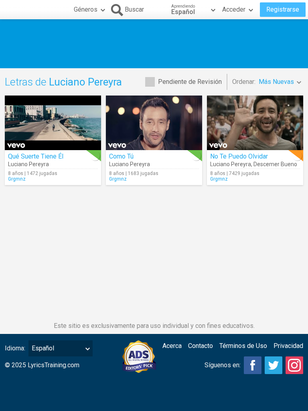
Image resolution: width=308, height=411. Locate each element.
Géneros (85, 9)
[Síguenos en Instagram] (294, 365)
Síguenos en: (223, 365)
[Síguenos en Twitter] (273, 365)
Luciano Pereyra (28, 164)
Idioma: (15, 348)
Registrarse (282, 9)
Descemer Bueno (275, 164)
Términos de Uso (243, 346)
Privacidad (288, 346)
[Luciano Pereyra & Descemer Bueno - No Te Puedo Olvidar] (255, 123)
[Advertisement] (154, 44)
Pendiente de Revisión (190, 81)
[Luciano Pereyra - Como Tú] (154, 123)
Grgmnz (17, 179)
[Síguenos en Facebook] (252, 365)
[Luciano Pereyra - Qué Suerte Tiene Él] (53, 123)
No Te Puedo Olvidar (239, 156)
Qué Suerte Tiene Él (35, 156)
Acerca (172, 346)
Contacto (200, 346)
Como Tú (121, 156)
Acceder (233, 9)
